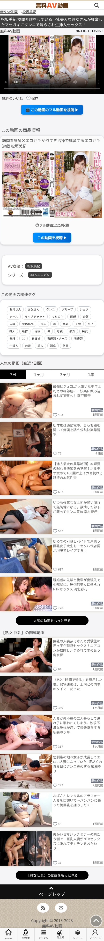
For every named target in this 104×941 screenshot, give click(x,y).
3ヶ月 (65, 374)
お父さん (33, 309)
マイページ (95, 938)
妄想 (43, 324)
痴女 (85, 331)
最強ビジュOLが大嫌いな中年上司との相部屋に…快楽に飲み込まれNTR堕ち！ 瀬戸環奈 (77, 391)
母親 (60, 331)
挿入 (12, 331)
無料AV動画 (52, 926)
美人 (40, 346)
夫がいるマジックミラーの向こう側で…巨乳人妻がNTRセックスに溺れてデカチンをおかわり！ (76, 841)
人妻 (12, 324)
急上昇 (60, 937)
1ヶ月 (39, 374)
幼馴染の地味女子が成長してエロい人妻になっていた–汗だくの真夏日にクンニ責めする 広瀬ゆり (77, 764)
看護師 (78, 338)
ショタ (84, 309)
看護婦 (36, 338)
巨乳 (65, 324)
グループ (67, 309)
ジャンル (43, 938)
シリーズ (78, 938)
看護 (12, 338)
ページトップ (52, 894)
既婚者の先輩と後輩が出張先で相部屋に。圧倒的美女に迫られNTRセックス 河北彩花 (76, 584)
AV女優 (26, 938)
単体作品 (28, 324)
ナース (13, 316)
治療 (37, 331)
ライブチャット (35, 316)
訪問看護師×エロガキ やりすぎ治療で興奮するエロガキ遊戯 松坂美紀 (51, 143)
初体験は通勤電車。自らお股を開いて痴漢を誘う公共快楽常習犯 (76, 430)
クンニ (50, 309)
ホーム (8, 938)
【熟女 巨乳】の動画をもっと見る (52, 875)
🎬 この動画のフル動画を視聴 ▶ (52, 109)
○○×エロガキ (40, 274)
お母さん (15, 309)
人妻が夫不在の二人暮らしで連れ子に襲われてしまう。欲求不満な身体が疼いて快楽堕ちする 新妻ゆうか (76, 725)
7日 (13, 374)
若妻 (28, 346)
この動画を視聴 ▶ (52, 237)
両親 (73, 316)
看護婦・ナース (57, 338)
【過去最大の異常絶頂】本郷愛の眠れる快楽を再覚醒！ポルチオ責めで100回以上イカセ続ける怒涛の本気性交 (78, 470)
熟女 (72, 331)
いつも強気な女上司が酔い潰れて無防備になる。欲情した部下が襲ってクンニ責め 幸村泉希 (76, 507)
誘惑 (53, 346)
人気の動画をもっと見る (52, 620)
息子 (91, 324)
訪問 (65, 346)
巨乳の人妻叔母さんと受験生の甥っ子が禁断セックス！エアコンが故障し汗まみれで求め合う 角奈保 (76, 648)
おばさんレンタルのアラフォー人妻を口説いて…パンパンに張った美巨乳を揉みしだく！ (77, 800)
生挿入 (13, 346)
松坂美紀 (33, 266)
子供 (78, 324)
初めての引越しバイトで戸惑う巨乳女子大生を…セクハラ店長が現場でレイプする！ (76, 546)
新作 (25, 331)
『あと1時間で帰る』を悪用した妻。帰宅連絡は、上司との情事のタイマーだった (77, 684)
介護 (86, 316)
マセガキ (57, 316)
